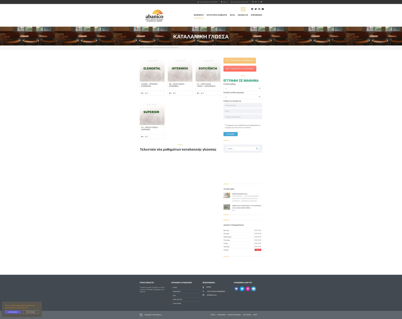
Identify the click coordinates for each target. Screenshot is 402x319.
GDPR (255, 315)
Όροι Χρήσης (30, 312)
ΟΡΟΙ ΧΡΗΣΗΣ (247, 315)
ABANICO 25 (243, 15)
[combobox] (243, 88)
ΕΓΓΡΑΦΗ (230, 134)
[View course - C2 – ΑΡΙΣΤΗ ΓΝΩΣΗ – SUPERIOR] (152, 112)
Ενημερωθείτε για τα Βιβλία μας (241, 60)
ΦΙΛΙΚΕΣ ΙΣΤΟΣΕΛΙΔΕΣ (234, 315)
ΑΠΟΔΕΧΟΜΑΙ (12, 312)
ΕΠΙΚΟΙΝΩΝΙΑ (256, 15)
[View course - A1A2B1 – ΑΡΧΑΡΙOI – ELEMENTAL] (152, 69)
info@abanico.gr (211, 295)
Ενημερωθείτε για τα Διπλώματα (242, 68)
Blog (232, 15)
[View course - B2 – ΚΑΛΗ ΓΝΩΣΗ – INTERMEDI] (180, 69)
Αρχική (213, 315)
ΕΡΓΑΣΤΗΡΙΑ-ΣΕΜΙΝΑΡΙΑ (217, 15)
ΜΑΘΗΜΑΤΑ (199, 15)
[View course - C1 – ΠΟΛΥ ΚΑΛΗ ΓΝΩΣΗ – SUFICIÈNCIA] (208, 69)
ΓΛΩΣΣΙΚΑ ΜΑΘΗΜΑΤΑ (251, 196)
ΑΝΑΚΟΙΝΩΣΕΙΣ (237, 196)
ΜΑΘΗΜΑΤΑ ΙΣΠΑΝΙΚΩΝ (249, 201)
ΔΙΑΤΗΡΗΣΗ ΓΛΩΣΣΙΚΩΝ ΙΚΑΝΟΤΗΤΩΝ (245, 198)
